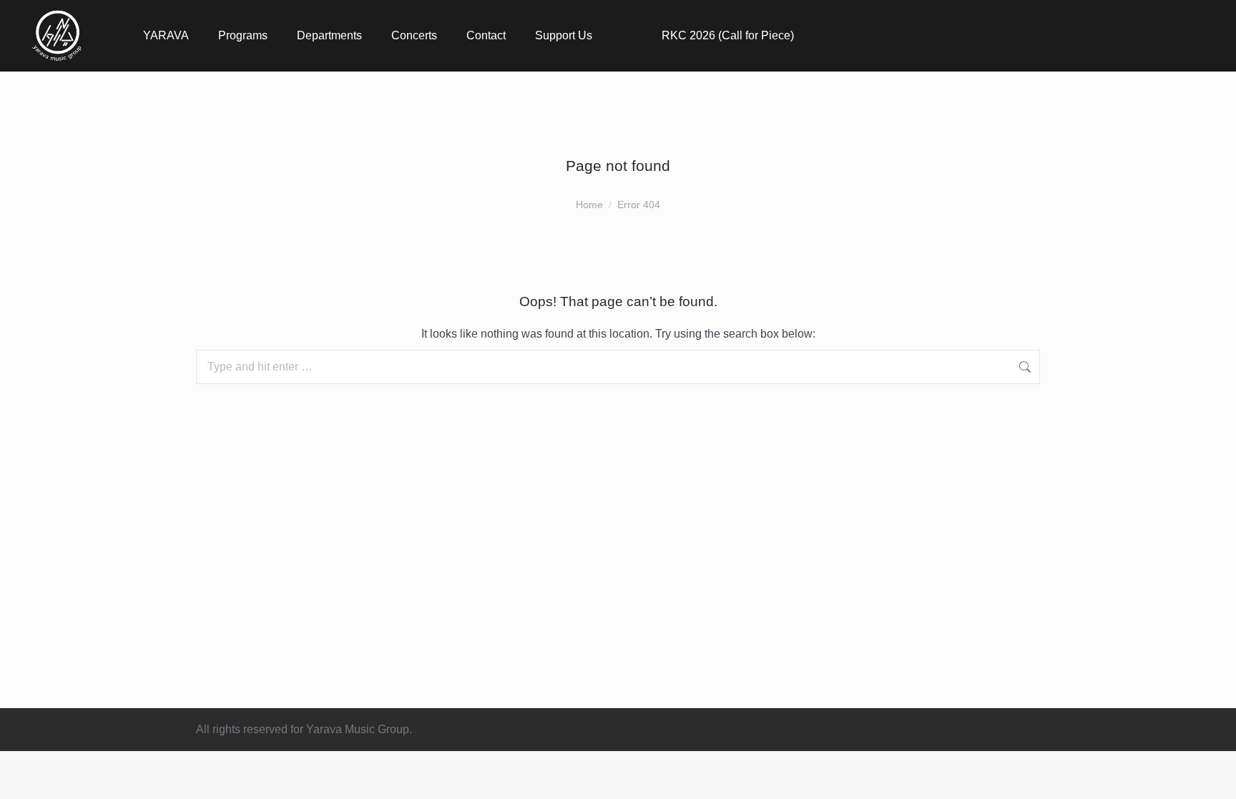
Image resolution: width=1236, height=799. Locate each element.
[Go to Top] (1214, 777)
